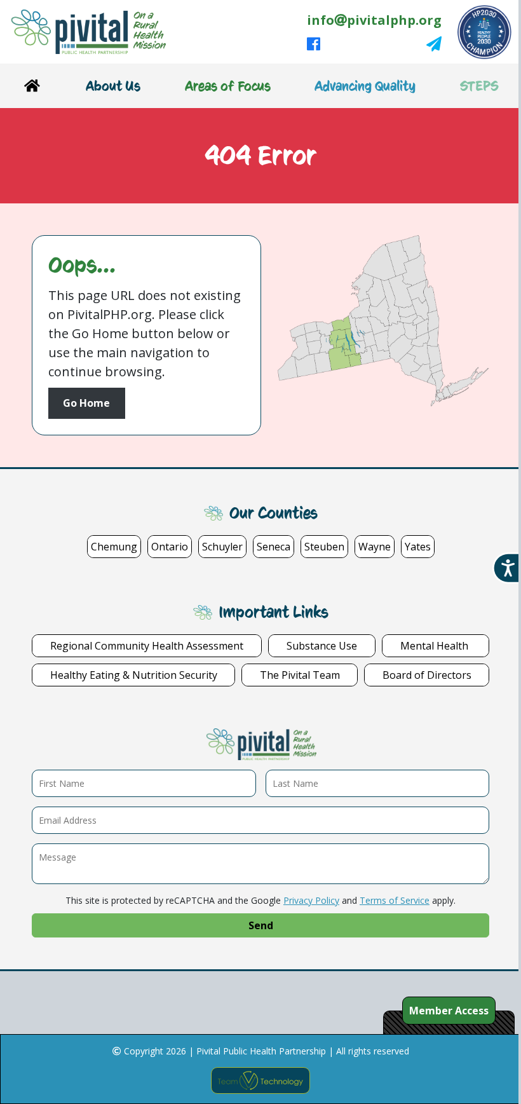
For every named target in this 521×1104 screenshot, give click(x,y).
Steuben (324, 547)
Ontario (169, 547)
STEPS (479, 86)
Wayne (374, 547)
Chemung (114, 547)
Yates (418, 547)
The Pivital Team (300, 675)
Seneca (273, 547)
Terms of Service (395, 900)
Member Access (449, 1011)
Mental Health (435, 646)
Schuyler (222, 547)
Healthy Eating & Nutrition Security (133, 675)
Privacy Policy (311, 900)
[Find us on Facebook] (313, 44)
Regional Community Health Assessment (146, 646)
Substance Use (322, 646)
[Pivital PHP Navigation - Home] (32, 86)
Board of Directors (426, 675)
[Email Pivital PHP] (434, 44)
